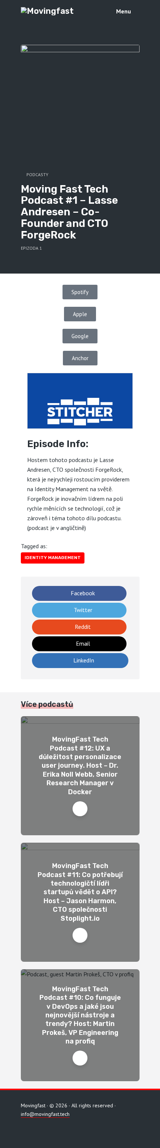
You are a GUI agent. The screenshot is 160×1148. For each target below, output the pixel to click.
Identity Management (53, 557)
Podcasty (37, 174)
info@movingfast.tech (45, 1114)
